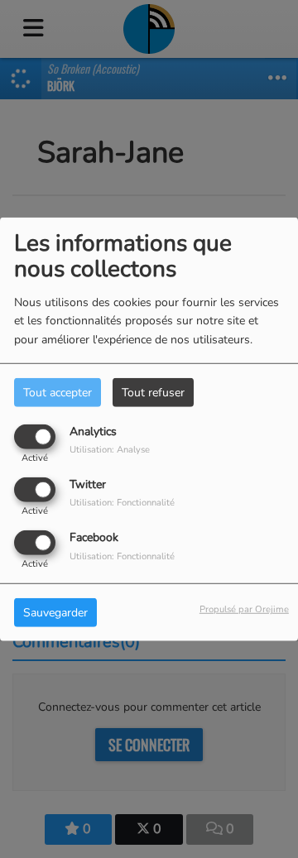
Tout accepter (57, 392)
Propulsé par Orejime (244, 609)
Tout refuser (153, 392)
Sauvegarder (55, 613)
